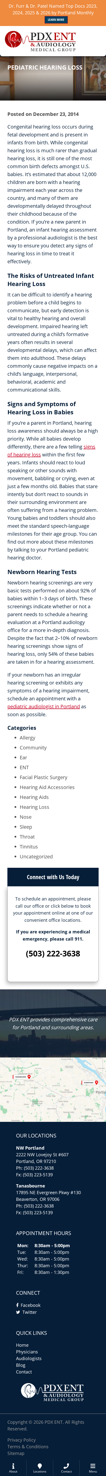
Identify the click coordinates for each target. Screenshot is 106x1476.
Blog (20, 1365)
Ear (23, 757)
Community (33, 747)
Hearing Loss (34, 807)
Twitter (29, 1312)
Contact (24, 1372)
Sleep (26, 826)
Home (22, 1345)
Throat (27, 836)
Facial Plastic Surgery (43, 777)
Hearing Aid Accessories (47, 787)
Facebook (30, 1305)
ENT (24, 767)
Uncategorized (36, 856)
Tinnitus (29, 846)
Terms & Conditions (28, 1447)
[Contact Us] (53, 1089)
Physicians (27, 1352)
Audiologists (29, 1358)
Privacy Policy (21, 1440)
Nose (26, 817)
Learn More (56, 20)
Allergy (27, 737)
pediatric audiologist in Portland (43, 706)
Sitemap (15, 1453)
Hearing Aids (34, 797)
